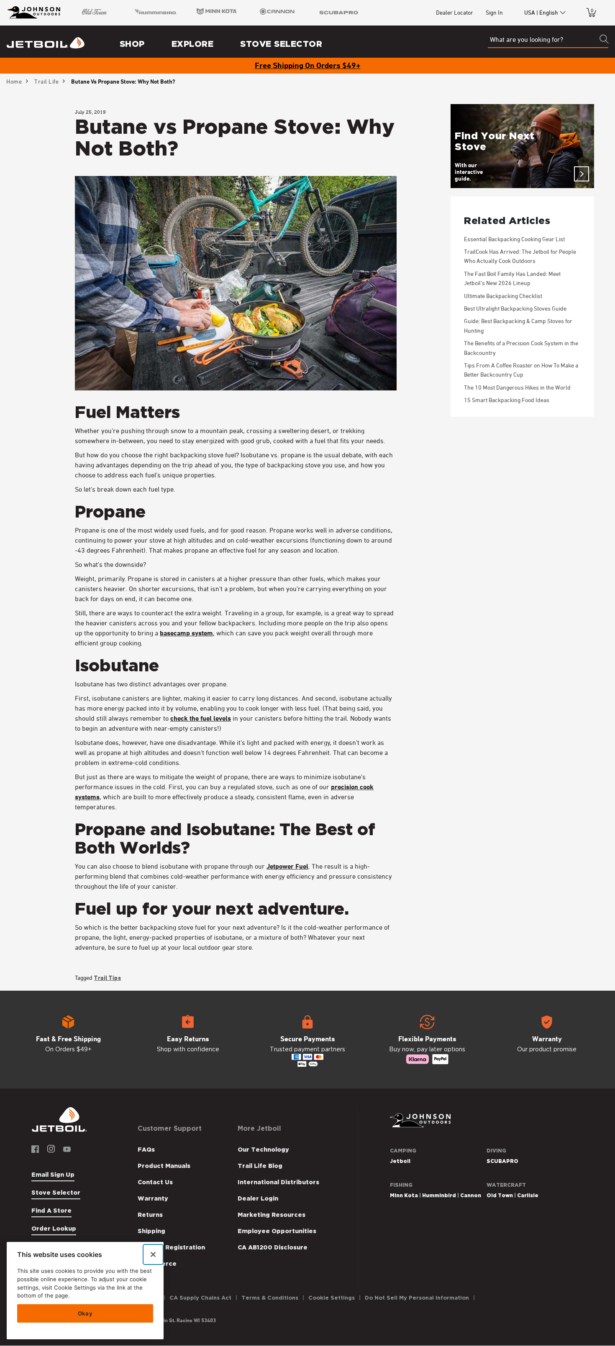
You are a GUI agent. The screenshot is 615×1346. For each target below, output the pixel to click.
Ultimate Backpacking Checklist (503, 295)
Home (14, 81)
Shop (132, 44)
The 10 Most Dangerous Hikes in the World (517, 387)
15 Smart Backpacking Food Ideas (506, 399)
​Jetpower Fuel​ (287, 866)
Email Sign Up (52, 1174)
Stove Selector (281, 44)
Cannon (470, 1195)
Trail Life (46, 81)
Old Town (500, 1195)
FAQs (146, 1149)
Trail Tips (107, 977)
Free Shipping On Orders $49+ (308, 65)
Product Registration (171, 1247)
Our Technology (263, 1149)
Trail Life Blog (260, 1165)
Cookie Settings (331, 1298)
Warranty (153, 1198)
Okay (85, 1313)
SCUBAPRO (502, 1161)
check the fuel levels (200, 718)
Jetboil (400, 1161)
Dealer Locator (454, 12)
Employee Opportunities (277, 1231)
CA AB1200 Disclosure (273, 1247)
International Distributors (278, 1182)
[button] (68, 1039)
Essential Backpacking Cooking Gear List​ (514, 238)
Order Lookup (53, 1228)
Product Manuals (164, 1165)
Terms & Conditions (269, 1298)
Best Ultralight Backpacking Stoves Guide (515, 308)
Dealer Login (258, 1198)
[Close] (153, 1254)
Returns (150, 1214)
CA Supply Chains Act (200, 1298)
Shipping (151, 1231)
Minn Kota (404, 1195)
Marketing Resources (271, 1214)
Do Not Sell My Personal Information (417, 1298)
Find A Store (51, 1210)
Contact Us (155, 1182)
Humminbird (439, 1195)
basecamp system (186, 633)
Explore (193, 44)
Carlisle (527, 1195)
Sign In (494, 12)
